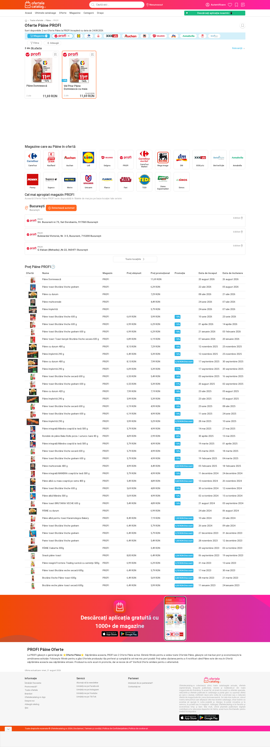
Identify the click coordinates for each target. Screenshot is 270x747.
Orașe (100, 12)
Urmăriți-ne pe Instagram (87, 689)
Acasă (28, 12)
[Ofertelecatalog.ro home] (35, 5)
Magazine (75, 12)
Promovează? (31, 686)
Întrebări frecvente (33, 683)
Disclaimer (78, 728)
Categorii (89, 12)
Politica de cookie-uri (138, 728)
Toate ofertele (36, 20)
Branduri (28, 693)
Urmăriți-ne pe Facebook (87, 686)
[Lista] (242, 4)
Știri (26, 708)
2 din (33, 48)
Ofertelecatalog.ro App (35, 697)
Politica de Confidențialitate (115, 728)
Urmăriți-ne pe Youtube (86, 693)
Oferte (62, 12)
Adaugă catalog (32, 704)
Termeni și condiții (92, 728)
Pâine (48, 20)
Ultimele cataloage (45, 12)
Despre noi (30, 701)
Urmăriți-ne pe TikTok (86, 696)
